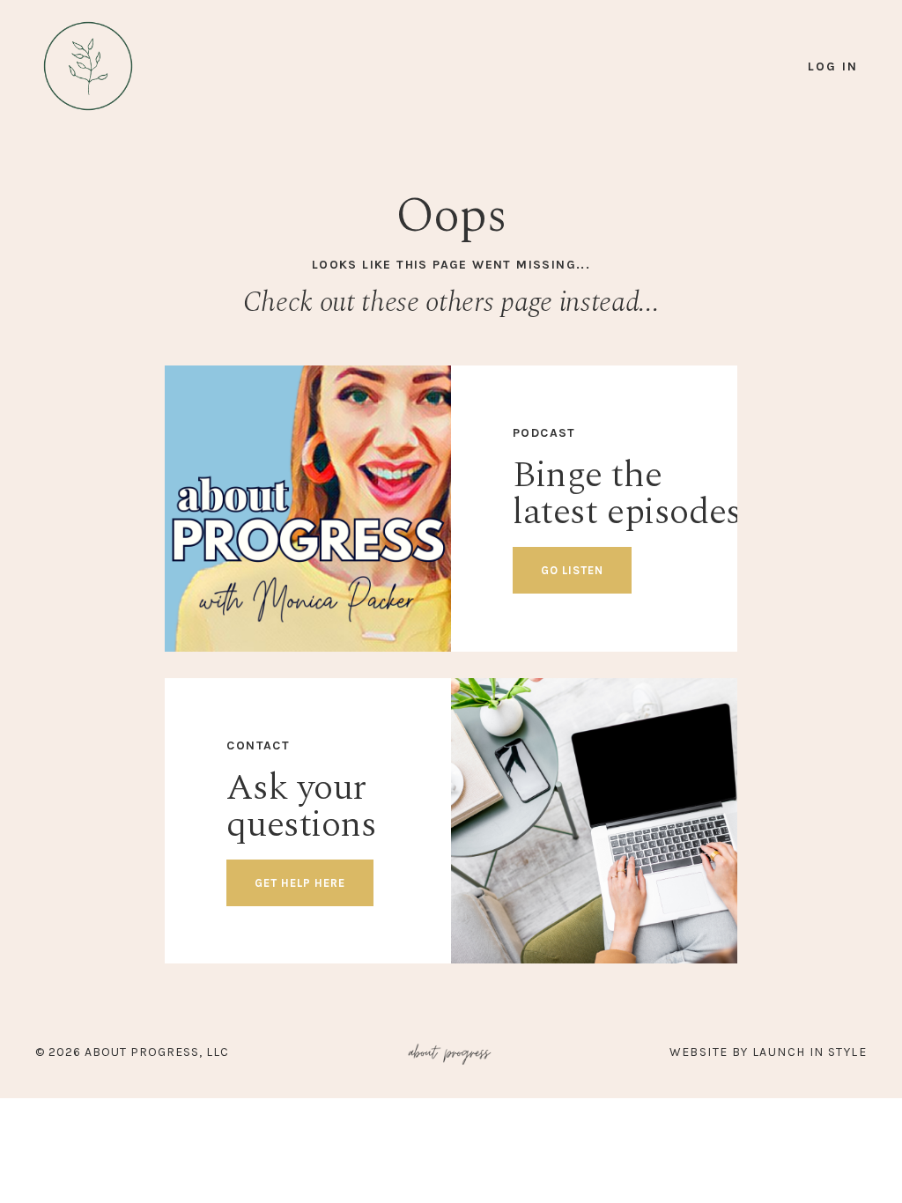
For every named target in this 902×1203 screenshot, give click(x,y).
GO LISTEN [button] (572, 570)
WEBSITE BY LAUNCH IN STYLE (768, 1051)
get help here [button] (300, 882)
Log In (833, 66)
